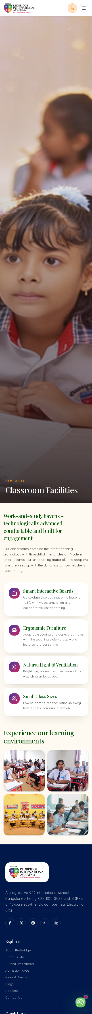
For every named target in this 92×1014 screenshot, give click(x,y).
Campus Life (14, 957)
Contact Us (13, 997)
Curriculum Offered (19, 964)
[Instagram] (33, 922)
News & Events (16, 977)
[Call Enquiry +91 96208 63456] (72, 8)
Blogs (9, 984)
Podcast (11, 991)
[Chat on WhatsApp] (80, 1002)
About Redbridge (18, 950)
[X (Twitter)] (21, 922)
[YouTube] (44, 922)
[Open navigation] (83, 8)
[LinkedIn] (56, 922)
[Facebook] (9, 922)
